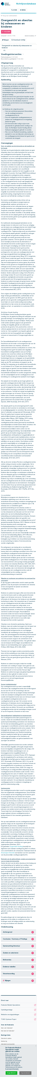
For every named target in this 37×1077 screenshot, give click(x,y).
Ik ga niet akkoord (25, 1073)
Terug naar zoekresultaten (9, 15)
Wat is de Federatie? (7, 1028)
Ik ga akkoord (11, 1073)
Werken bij (4, 1041)
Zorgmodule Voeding (16, 846)
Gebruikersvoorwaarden (8, 1044)
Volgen (7, 31)
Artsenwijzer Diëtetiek (8, 853)
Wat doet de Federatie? (7, 1031)
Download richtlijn (19, 40)
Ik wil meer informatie (11, 1069)
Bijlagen (6, 40)
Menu (24, 10)
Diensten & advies (6, 1038)
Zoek (15, 10)
